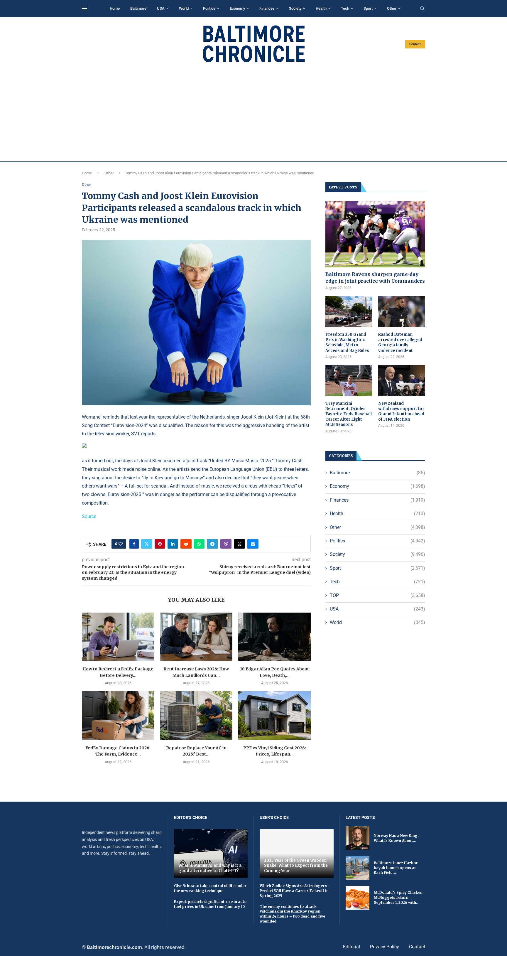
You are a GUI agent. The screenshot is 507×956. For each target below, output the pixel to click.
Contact (415, 44)
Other (391, 8)
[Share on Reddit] (186, 544)
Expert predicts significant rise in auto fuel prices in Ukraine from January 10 (210, 904)
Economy (237, 8)
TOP (377, 595)
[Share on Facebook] (134, 544)
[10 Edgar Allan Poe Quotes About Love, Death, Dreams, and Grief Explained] (274, 637)
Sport (368, 8)
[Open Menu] (84, 8)
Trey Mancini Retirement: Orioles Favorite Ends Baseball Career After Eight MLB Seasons (348, 414)
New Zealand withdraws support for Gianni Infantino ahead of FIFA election (401, 411)
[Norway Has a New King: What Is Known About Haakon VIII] (357, 838)
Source (89, 516)
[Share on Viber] (225, 544)
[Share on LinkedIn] (173, 544)
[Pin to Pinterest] (160, 544)
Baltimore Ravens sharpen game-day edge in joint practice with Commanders (375, 277)
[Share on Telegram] (212, 544)
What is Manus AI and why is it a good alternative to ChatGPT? (209, 868)
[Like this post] (121, 544)
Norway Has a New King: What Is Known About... (396, 838)
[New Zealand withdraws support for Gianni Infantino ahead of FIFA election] (401, 380)
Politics (209, 8)
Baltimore (138, 8)
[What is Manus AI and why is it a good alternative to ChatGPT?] (211, 853)
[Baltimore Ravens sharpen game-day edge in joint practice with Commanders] (375, 234)
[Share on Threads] (239, 544)
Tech (345, 8)
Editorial (351, 947)
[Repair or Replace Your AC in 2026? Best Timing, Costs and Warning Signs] (196, 715)
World (184, 8)
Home (115, 8)
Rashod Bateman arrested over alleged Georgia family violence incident (400, 342)
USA (161, 8)
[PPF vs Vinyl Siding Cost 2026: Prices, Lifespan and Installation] (274, 715)
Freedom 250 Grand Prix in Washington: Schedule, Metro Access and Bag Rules (347, 342)
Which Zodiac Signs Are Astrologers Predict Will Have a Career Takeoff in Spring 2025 (294, 891)
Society (295, 8)
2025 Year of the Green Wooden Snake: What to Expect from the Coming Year (296, 865)
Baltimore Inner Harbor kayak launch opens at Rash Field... (396, 868)
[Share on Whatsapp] (199, 544)
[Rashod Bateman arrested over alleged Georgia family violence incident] (401, 311)
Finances (267, 8)
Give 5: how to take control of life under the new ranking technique (210, 888)
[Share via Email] (252, 544)
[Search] (422, 8)
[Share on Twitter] (146, 544)
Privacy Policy (384, 947)
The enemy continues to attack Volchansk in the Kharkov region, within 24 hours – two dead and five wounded (292, 913)
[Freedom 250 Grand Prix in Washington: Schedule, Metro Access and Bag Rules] (348, 311)
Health (321, 8)
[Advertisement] (253, 112)
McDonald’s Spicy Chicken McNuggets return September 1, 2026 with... (398, 897)
